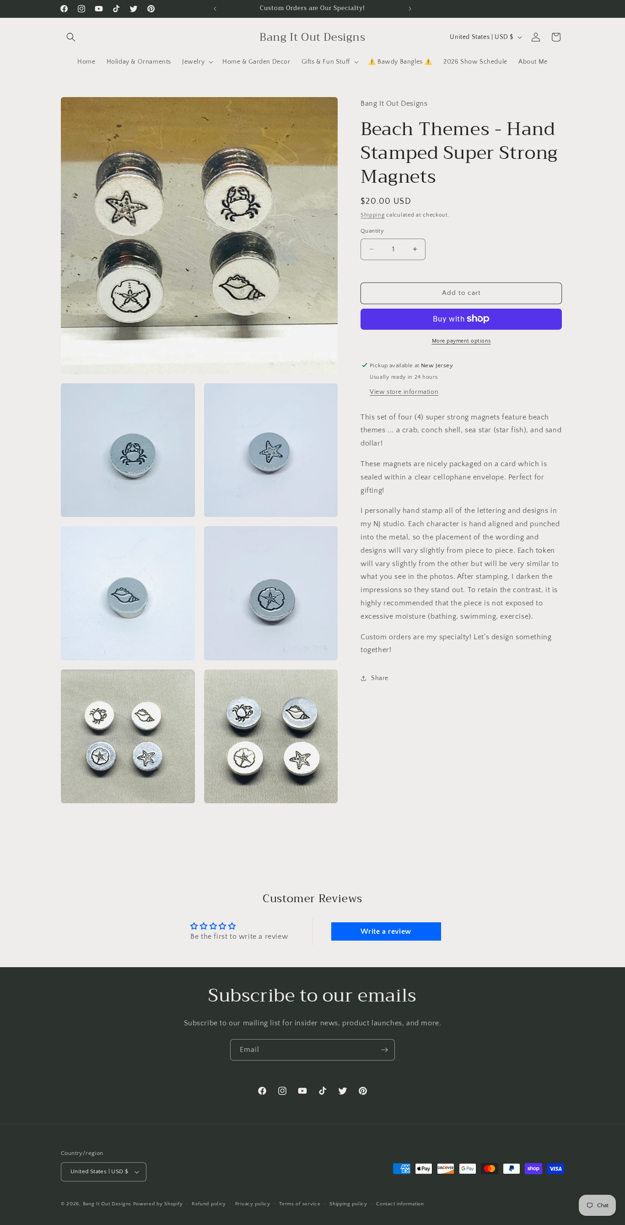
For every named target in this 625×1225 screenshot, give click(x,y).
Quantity (372, 231)
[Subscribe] (384, 1050)
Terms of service (299, 1204)
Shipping (373, 215)
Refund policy (209, 1204)
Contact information (400, 1204)
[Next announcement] (410, 8)
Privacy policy (252, 1204)
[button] (71, 37)
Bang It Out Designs (107, 1204)
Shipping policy (348, 1204)
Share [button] (379, 677)
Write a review (386, 931)
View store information (404, 391)
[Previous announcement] (215, 8)
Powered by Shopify (158, 1204)
